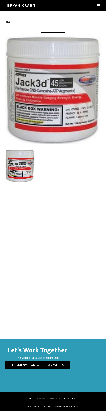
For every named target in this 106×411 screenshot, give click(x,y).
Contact (69, 398)
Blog (31, 398)
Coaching (55, 398)
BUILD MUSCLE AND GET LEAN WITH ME (37, 365)
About (41, 398)
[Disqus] (53, 225)
